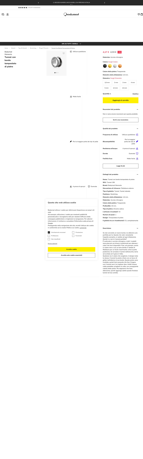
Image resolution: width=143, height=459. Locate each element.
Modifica (135, 94)
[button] (70, 4)
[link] (105, 66)
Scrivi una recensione (120, 120)
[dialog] (71, 229)
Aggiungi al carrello (121, 100)
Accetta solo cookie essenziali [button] (71, 255)
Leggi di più (120, 166)
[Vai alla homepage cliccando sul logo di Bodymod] (73, 14)
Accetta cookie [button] (71, 249)
